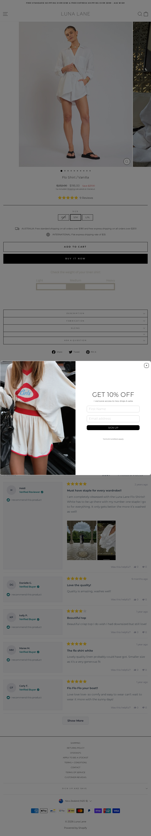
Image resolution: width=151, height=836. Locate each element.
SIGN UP (113, 427)
